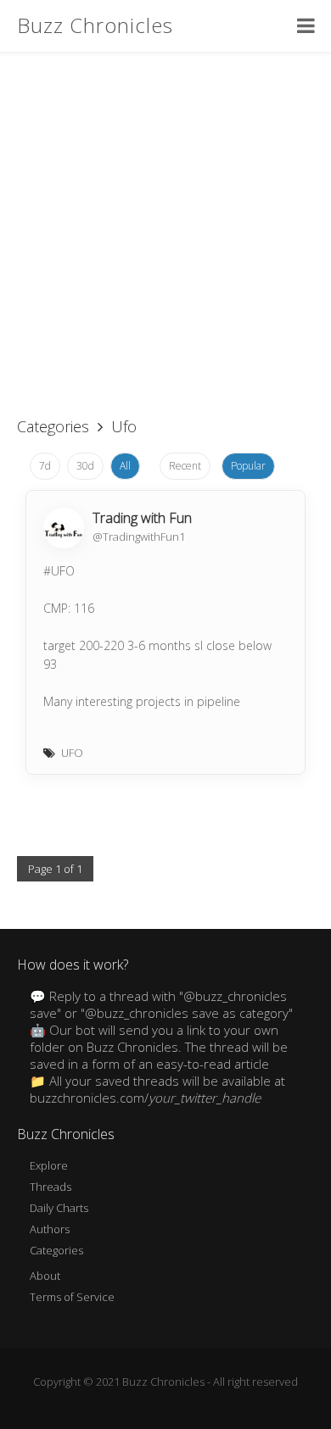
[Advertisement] (165, 224)
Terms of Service (72, 1296)
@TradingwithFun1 (139, 536)
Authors (50, 1229)
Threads (50, 1186)
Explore (49, 1165)
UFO (72, 752)
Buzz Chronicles (95, 25)
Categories (53, 426)
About (45, 1275)
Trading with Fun (142, 518)
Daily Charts (59, 1207)
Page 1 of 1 (55, 868)
